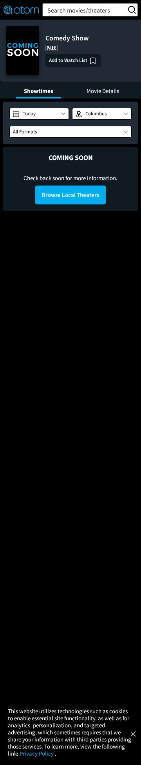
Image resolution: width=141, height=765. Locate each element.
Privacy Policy (37, 753)
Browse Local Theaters (70, 195)
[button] (39, 114)
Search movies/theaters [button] (78, 10)
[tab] (38, 90)
